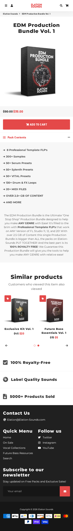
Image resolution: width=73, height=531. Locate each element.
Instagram (49, 442)
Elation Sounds (10, 14)
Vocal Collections (14, 448)
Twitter (47, 437)
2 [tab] (38, 345)
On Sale (8, 442)
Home (7, 437)
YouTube (48, 448)
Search (7, 458)
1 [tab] (35, 345)
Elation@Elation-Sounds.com (25, 419)
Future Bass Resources (18, 453)
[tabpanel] (54, 317)
